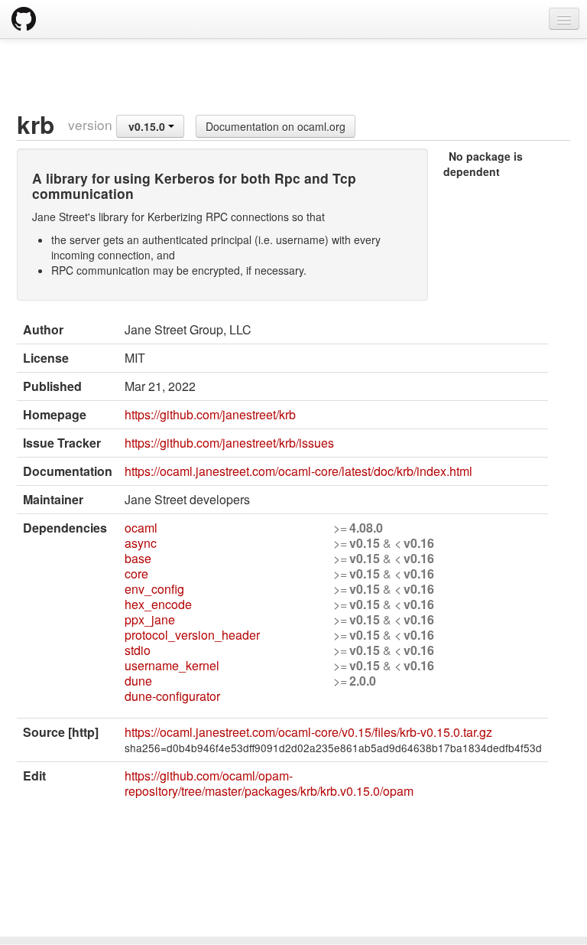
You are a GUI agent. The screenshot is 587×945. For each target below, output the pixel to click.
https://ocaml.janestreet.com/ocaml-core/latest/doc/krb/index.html (298, 471)
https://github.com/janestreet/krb (210, 414)
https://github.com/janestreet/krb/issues (229, 442)
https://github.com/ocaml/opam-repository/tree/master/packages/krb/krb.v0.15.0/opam (269, 783)
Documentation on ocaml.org (275, 126)
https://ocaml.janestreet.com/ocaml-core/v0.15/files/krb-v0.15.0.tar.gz (308, 732)
